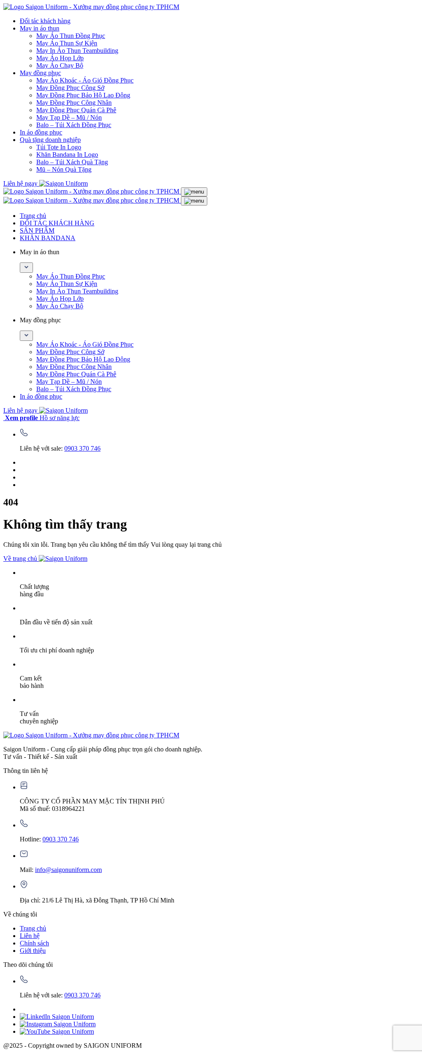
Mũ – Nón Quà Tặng (63, 169)
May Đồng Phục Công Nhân (74, 102)
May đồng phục (40, 72)
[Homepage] (91, 6)
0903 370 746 (82, 448)
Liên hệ (30, 935)
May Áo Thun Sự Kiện (66, 43)
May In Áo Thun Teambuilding (77, 50)
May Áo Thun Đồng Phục (70, 35)
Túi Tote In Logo (58, 147)
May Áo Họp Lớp (60, 57)
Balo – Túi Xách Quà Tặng (72, 161)
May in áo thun (39, 28)
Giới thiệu (33, 950)
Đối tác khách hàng (45, 20)
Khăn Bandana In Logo (67, 154)
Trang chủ (33, 215)
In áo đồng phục (41, 132)
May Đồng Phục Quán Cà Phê (76, 109)
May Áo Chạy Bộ (59, 65)
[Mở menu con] (26, 267)
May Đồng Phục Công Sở (70, 87)
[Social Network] (57, 1016)
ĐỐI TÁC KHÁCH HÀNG (57, 223)
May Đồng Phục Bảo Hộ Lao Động (83, 95)
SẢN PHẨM (37, 230)
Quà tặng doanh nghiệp (50, 139)
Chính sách (34, 943)
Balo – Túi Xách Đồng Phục (73, 124)
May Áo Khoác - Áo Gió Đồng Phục (85, 80)
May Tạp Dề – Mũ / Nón (69, 117)
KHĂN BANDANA (47, 237)
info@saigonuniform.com (68, 869)
